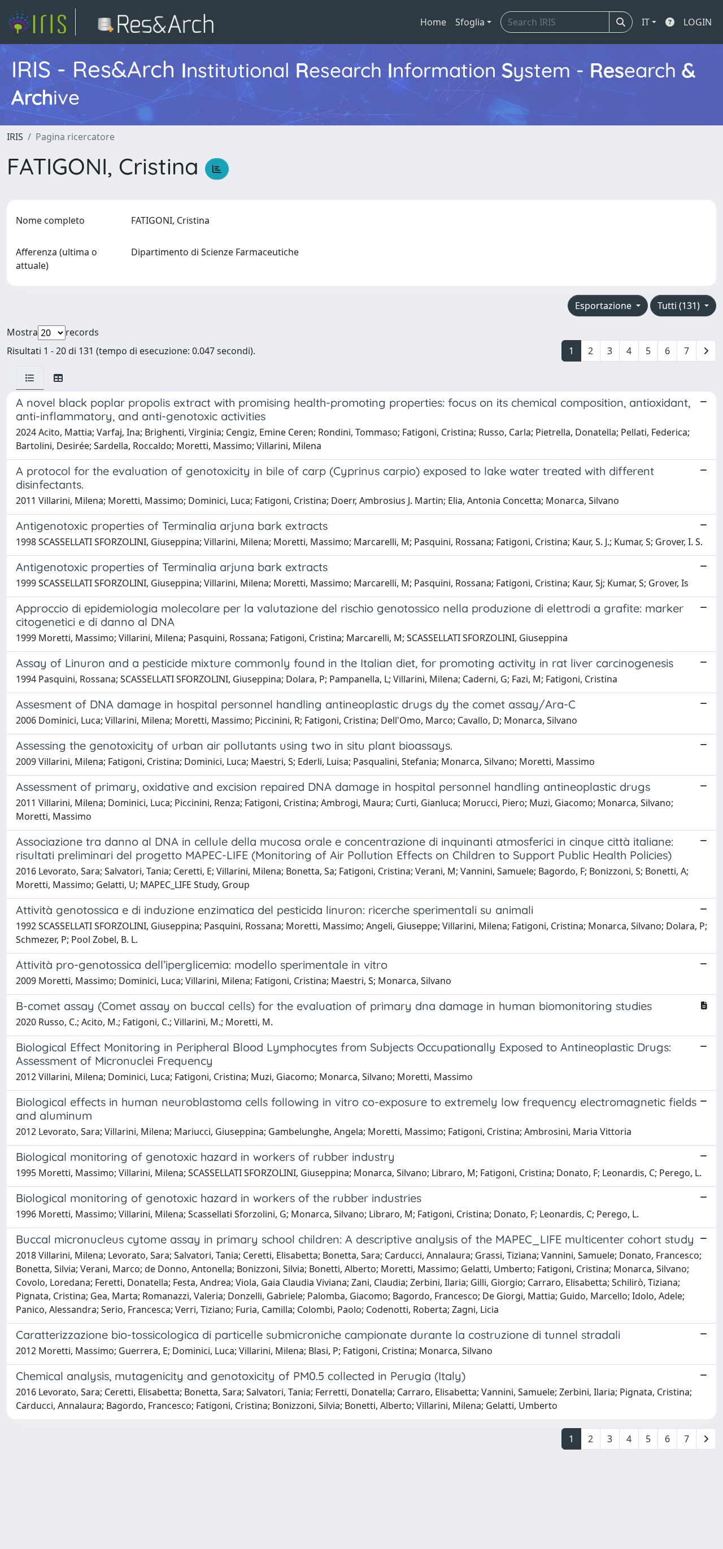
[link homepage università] (159, 22)
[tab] (30, 378)
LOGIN (697, 22)
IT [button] (646, 22)
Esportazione (604, 305)
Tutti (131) (679, 305)
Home (433, 22)
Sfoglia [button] (470, 22)
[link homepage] (41, 22)
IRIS (15, 136)
